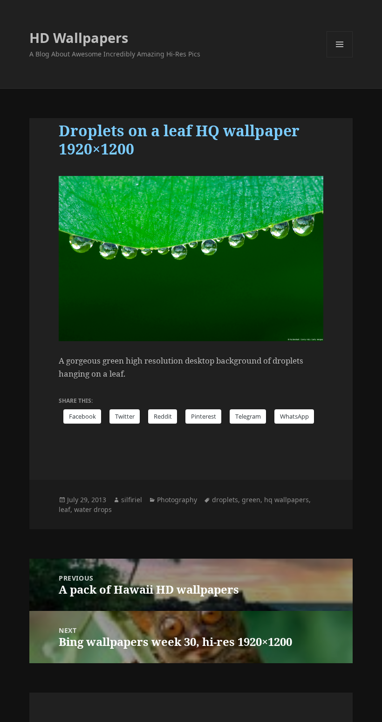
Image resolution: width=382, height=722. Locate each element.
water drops (93, 509)
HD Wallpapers (78, 37)
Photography (177, 499)
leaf (64, 509)
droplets (225, 499)
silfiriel (131, 499)
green (251, 499)
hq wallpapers (286, 499)
